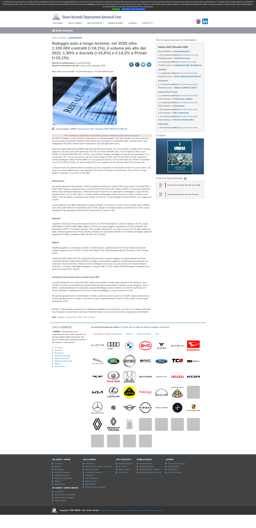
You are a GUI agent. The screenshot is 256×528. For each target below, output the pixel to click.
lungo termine (71, 317)
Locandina (172, 487)
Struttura (58, 350)
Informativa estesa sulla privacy (133, 9)
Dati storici (123, 490)
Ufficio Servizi (60, 518)
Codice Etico (60, 366)
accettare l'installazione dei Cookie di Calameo (119, 135)
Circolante (123, 484)
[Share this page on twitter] (143, 64)
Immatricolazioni (181, 51)
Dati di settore (124, 487)
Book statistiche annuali (149, 487)
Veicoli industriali (144, 334)
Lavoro (132, 23)
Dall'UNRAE (90, 502)
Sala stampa (75, 23)
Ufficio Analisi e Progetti (64, 516)
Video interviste (91, 496)
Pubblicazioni (115, 23)
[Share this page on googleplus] (137, 64)
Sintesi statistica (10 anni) (150, 490)
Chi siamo (58, 23)
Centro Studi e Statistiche (65, 513)
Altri (157, 334)
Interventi (89, 493)
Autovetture (75, 37)
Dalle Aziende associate (95, 505)
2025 (80, 317)
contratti (91, 317)
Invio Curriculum (175, 490)
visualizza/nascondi (189, 55)
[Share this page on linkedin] (149, 64)
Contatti (147, 23)
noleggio (60, 317)
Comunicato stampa (176, 481)
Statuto (58, 364)
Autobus (129, 334)
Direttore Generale (62, 356)
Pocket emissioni (146, 484)
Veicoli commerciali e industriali (98, 484)
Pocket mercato (182, 58)
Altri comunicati (181, 113)
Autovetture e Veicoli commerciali (107, 334)
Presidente (59, 353)
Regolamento (173, 484)
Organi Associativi (62, 358)
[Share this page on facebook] (131, 64)
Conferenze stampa (183, 99)
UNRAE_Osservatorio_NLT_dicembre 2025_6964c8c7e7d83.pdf (98, 129)
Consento (115, 9)
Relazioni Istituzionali (63, 361)
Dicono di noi (90, 499)
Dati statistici (95, 23)
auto (85, 317)
